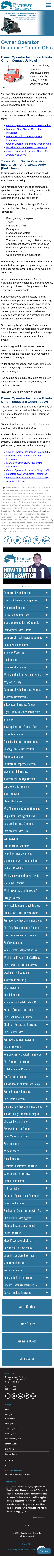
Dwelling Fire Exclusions (16, 972)
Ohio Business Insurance (16, 1061)
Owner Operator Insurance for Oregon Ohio (25, 499)
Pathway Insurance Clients (17, 629)
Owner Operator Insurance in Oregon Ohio (25, 511)
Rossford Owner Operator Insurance (22, 529)
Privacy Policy (27, 1541)
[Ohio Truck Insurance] (27, 23)
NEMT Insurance (12, 1046)
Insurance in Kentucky (15, 979)
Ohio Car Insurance (13, 1031)
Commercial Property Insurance (20, 763)
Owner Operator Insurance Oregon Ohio (19, 523)
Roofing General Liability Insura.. (21, 749)
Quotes (27, 1306)
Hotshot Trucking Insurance (18, 1009)
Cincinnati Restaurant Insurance (20, 1024)
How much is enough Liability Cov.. (22, 905)
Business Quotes (11, 1454)
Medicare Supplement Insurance (20, 1165)
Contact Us (9, 1460)
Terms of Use (27, 1544)
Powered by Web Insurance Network (21, 1549)
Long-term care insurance (17, 1173)
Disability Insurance (14, 1180)
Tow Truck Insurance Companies (20, 600)
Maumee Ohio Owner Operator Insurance (24, 487)
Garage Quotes (10, 1433)
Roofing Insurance (13, 942)
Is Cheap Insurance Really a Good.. (21, 726)
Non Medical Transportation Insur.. (22, 950)
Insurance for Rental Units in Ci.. (20, 1002)
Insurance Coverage (14, 652)
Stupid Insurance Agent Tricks (19, 816)
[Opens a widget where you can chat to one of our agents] (44, 1551)
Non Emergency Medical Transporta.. (23, 1054)
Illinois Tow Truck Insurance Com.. (21, 912)
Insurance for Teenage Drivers (19, 778)
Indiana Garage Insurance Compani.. (22, 1113)
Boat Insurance (11, 1143)
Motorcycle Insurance (15, 1262)
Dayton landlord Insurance (17, 1292)
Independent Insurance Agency (19, 704)
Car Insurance (11, 838)
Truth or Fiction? (12, 1188)
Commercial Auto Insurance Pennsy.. (22, 689)
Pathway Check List (14, 868)
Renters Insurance (13, 1270)
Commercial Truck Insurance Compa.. (23, 637)
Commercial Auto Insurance (18, 592)
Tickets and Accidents (15, 1203)
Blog (6, 1465)
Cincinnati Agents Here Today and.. (22, 1195)
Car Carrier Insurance (15, 1076)
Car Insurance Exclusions (16, 845)
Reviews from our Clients (17, 1128)
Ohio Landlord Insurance (16, 1121)
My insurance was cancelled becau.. (22, 860)
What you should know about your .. (22, 674)
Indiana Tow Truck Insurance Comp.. (22, 1084)
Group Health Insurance (16, 771)
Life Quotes (9, 1449)
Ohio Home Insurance (15, 1098)
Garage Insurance (13, 897)
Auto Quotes (10, 1418)
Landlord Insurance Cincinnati (19, 823)
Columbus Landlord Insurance (19, 1255)
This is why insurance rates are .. (21, 935)
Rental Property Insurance (17, 1091)
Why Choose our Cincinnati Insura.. (22, 808)
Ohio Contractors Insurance (18, 1017)
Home (7, 1409)
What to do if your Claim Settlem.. (22, 957)
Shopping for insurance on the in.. (21, 741)
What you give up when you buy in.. (22, 875)
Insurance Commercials (16, 696)
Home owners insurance (16, 644)
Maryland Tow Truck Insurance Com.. (23, 1106)
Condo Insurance (12, 1232)
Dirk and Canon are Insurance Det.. (22, 1285)
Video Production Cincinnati (18, 1240)
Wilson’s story (11, 1151)
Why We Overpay (12, 682)
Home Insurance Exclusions (18, 853)
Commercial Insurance (15, 667)
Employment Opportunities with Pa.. (22, 1210)
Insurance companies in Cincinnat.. (21, 622)
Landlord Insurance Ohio (16, 830)
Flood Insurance (12, 1158)
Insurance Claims (12, 793)
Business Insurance (13, 756)
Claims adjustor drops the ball (19, 1225)
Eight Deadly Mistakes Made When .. (23, 711)
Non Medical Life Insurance (18, 1277)
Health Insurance (12, 994)
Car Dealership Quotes (13, 1438)
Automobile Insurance (15, 607)
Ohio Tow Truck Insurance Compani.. (22, 927)
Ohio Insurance (11, 987)
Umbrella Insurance (13, 734)
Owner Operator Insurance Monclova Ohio (33, 520)
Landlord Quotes (11, 1444)
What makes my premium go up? (21, 890)
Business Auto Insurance (16, 615)
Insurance (9, 719)
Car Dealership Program (16, 786)
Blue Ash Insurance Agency (17, 1218)
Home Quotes (10, 1423)
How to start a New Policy (18, 1247)
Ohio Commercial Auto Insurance (20, 964)
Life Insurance (11, 659)
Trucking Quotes (11, 1428)
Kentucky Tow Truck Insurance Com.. (23, 920)
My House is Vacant (14, 883)
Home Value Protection (16, 1136)
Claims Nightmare (13, 801)
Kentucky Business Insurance (19, 1039)
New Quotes (9, 1414)
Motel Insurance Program (17, 1069)
